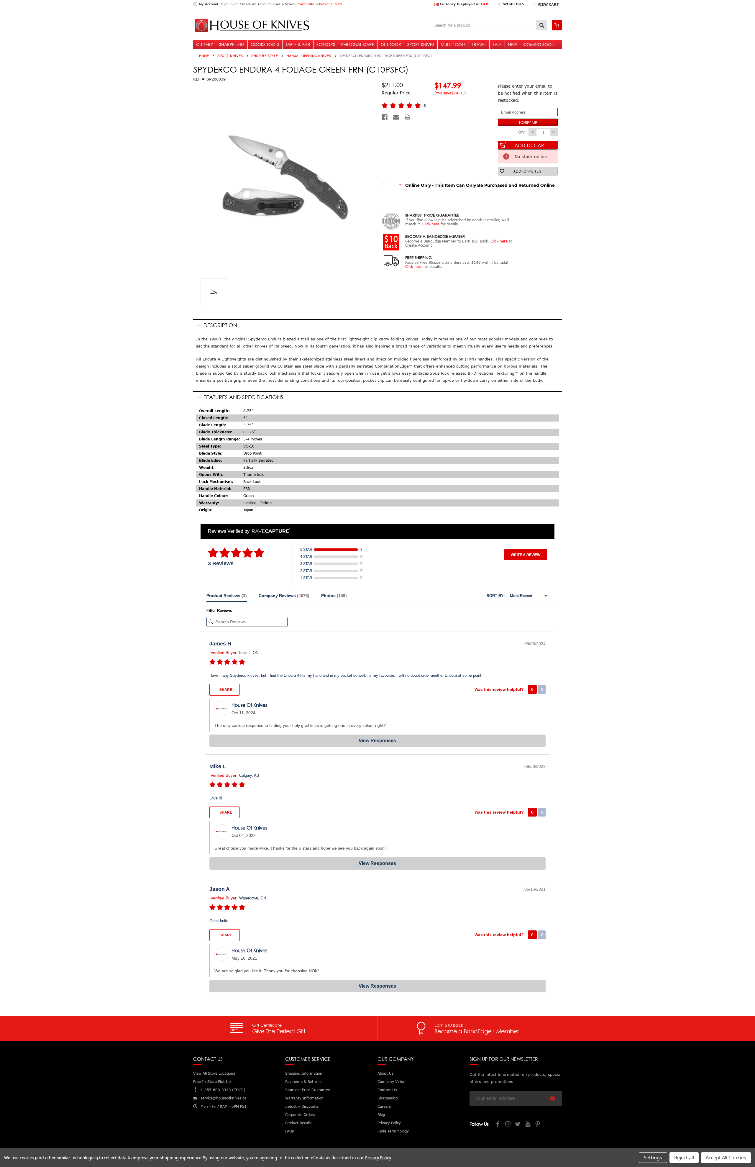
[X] (518, 1124)
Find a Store (284, 4)
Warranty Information (304, 1098)
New (512, 44)
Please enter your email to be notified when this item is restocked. (527, 93)
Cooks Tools (265, 44)
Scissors (325, 44)
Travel (479, 44)
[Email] (396, 117)
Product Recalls (298, 1123)
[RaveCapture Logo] (269, 531)
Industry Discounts (302, 1106)
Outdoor (390, 44)
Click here (430, 224)
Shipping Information (303, 1073)
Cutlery (204, 44)
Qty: (522, 132)
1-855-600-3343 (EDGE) (223, 1090)
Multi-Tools (453, 44)
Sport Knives (420, 44)
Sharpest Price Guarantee (307, 1090)
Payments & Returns (303, 1081)
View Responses (377, 740)
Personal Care (357, 44)
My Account (208, 4)
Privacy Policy (378, 1158)
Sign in (227, 4)
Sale (497, 44)
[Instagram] (508, 1124)
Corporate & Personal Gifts (320, 4)
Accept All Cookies (726, 1157)
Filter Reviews (219, 610)
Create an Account (255, 4)
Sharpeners (231, 44)
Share (225, 690)
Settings (653, 1157)
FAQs (289, 1131)
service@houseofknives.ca (223, 1098)
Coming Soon (538, 44)
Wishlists (513, 4)
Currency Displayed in (463, 4)
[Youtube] (528, 1124)
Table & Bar (297, 44)
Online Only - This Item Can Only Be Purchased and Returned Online (477, 185)
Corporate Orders (300, 1114)
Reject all (684, 1157)
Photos (334, 595)
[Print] (408, 117)
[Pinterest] (538, 1124)
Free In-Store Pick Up (212, 1081)
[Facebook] (385, 117)
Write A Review (525, 555)
